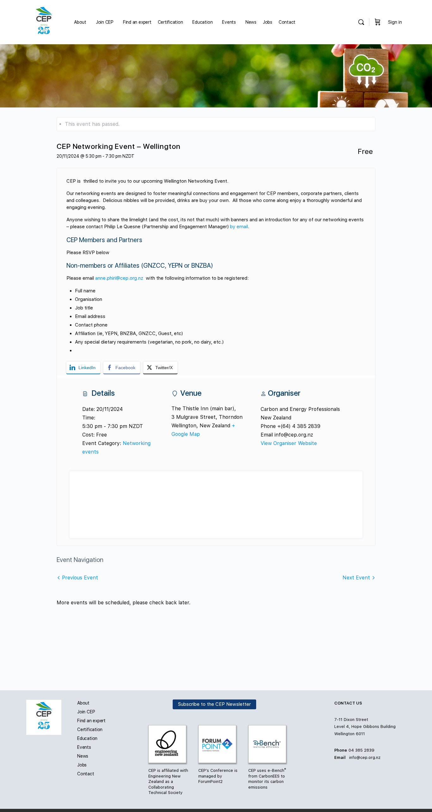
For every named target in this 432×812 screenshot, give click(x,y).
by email (239, 226)
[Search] (361, 22)
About (83, 702)
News (82, 756)
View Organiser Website (289, 443)
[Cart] (377, 22)
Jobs (82, 764)
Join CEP (86, 711)
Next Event (356, 578)
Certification (89, 729)
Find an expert (91, 720)
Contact (85, 773)
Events (84, 747)
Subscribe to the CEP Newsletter (214, 704)
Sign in (395, 22)
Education (87, 738)
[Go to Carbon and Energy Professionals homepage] (43, 21)
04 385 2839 (361, 750)
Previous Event (80, 578)
